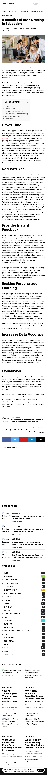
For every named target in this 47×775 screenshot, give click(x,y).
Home (4, 11)
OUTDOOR (24, 624)
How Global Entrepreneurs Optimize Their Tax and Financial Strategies (27, 556)
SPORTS (24, 644)
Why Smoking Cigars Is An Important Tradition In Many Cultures (27, 530)
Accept (40, 770)
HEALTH (24, 610)
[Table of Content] (26, 102)
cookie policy (29, 771)
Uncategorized (24, 654)
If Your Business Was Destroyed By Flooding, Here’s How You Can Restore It (28, 544)
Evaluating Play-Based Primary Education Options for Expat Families (34, 743)
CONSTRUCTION (24, 580)
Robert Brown (11, 28)
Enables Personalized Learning (16, 114)
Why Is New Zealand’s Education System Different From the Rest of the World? (35, 696)
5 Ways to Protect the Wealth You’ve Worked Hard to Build (28, 517)
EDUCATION (12, 11)
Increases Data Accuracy (14, 116)
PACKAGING (24, 627)
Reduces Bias (10, 109)
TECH (24, 648)
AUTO (24, 573)
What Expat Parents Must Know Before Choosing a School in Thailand (12, 745)
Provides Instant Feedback (15, 111)
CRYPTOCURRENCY (24, 583)
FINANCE (24, 603)
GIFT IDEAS (24, 607)
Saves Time (9, 106)
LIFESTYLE (24, 620)
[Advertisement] (23, 477)
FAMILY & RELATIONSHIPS (24, 593)
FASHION (24, 597)
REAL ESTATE (24, 637)
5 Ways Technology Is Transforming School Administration (10, 696)
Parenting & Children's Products (24, 631)
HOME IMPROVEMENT (24, 614)
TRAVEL (24, 651)
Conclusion (9, 119)
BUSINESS (24, 576)
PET (24, 634)
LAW (24, 617)
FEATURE (24, 600)
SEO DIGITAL (24, 641)
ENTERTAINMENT (24, 590)
